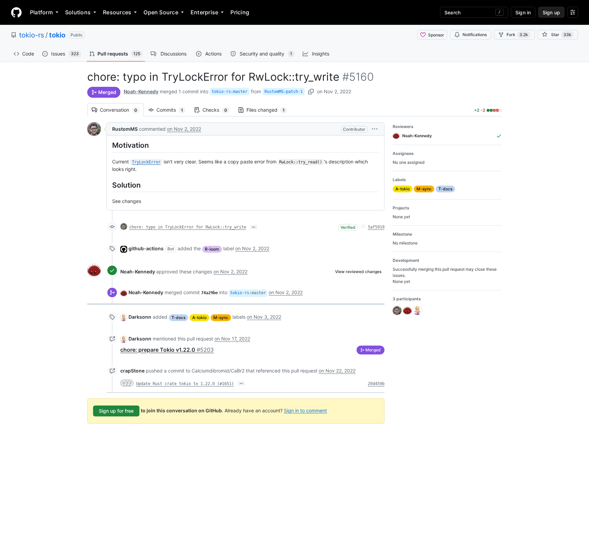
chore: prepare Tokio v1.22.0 (167, 349)
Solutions (78, 12)
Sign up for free (116, 411)
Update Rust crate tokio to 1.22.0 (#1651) (185, 383)
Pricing (239, 12)
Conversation (122, 110)
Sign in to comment (305, 410)
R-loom (212, 249)
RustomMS (125, 129)
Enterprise (204, 12)
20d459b (376, 383)
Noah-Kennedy (141, 91)
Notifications (475, 34)
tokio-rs (31, 35)
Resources (117, 12)
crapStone (132, 371)
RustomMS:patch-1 (284, 91)
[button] (375, 129)
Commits (173, 110)
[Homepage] (16, 12)
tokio (57, 35)
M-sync (220, 317)
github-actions (146, 248)
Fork (517, 34)
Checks (218, 110)
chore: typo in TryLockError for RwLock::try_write (187, 227)
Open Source (161, 12)
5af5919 (376, 227)
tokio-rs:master (229, 91)
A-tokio (199, 317)
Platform (41, 12)
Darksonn (140, 317)
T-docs (178, 317)
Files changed (268, 110)
